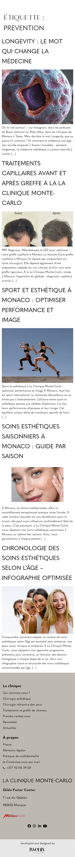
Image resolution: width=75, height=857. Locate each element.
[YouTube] (45, 826)
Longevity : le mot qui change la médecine (32, 52)
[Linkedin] (40, 826)
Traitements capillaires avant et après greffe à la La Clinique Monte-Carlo (34, 183)
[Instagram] (35, 826)
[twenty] (37, 850)
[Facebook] (29, 826)
